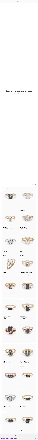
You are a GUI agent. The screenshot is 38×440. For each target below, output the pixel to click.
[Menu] (1, 4)
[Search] (3, 4)
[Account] (35, 4)
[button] (4, 196)
